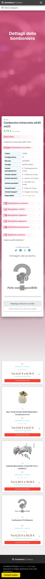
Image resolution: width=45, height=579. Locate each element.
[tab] (22, 203)
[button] (16, 250)
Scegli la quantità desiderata (14, 240)
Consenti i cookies (10, 575)
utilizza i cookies (25, 566)
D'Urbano (24, 559)
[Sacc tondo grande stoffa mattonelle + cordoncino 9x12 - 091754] (22, 397)
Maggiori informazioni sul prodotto (18, 147)
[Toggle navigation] (40, 2)
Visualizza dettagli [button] (22, 381)
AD (22, 364)
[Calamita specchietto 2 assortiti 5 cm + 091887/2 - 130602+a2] (22, 451)
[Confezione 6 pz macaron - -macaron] (22, 505)
